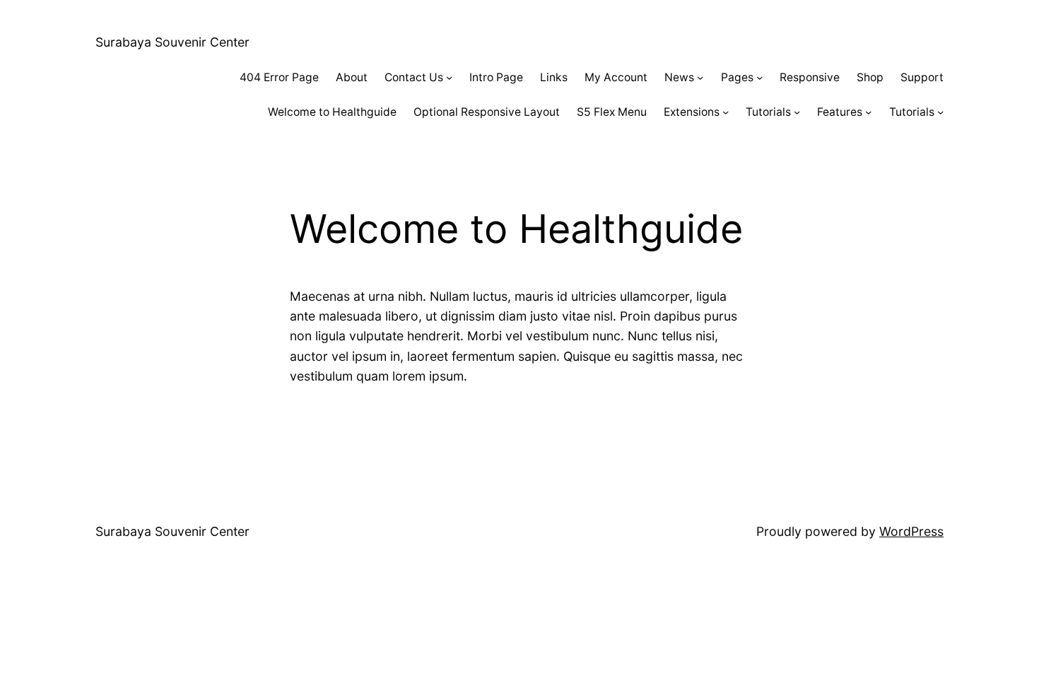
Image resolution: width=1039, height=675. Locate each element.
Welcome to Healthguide (332, 112)
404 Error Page (279, 77)
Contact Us (414, 77)
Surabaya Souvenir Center (172, 42)
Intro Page (496, 77)
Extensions (692, 112)
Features (839, 112)
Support (922, 77)
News (679, 77)
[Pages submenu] (759, 77)
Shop (870, 77)
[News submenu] (700, 77)
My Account (616, 77)
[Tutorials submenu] (797, 112)
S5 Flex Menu (612, 112)
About (352, 77)
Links (554, 77)
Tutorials (768, 112)
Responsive (810, 77)
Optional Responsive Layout (486, 112)
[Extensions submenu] (725, 112)
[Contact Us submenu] (449, 77)
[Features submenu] (868, 112)
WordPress (911, 531)
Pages (737, 77)
